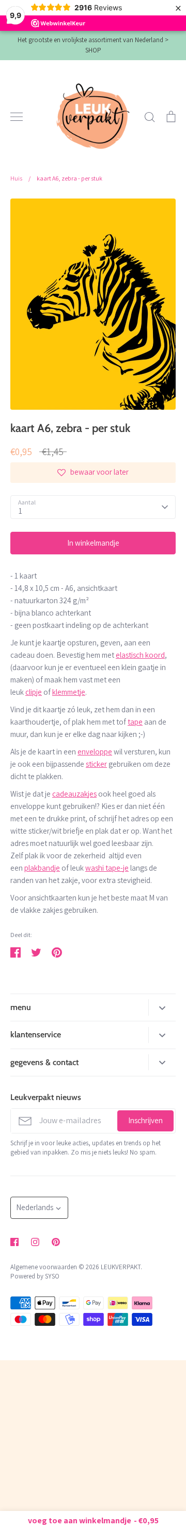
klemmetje (68, 692)
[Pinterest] (55, 1242)
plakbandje (42, 868)
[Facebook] (14, 1242)
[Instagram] (35, 1242)
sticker (96, 764)
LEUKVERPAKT (121, 1267)
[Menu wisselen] (16, 117)
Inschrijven (145, 1120)
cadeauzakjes (74, 794)
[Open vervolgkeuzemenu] (162, 1007)
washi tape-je (107, 868)
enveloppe (95, 752)
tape (135, 722)
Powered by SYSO (34, 1276)
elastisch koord (140, 655)
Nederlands (34, 1207)
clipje (33, 692)
